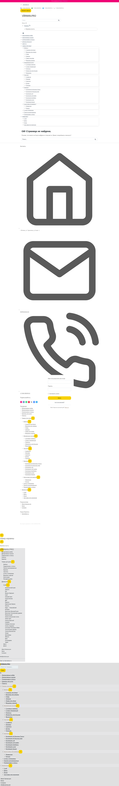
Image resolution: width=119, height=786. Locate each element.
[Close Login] (2, 535)
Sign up (67, 407)
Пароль (50, 386)
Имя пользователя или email (56, 378)
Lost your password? (59, 402)
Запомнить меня (54, 393)
